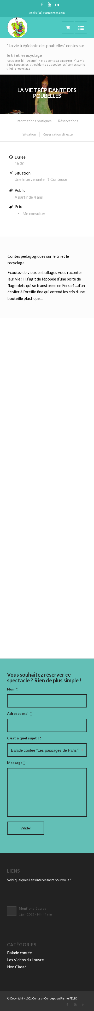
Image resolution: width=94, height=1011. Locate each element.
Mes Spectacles (18, 64)
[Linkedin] (57, 4)
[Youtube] (49, 4)
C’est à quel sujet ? (24, 738)
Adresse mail (19, 713)
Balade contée (19, 952)
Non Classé (17, 966)
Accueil (32, 60)
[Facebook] (42, 4)
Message (16, 762)
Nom (12, 689)
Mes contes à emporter (56, 60)
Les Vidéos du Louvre (25, 959)
